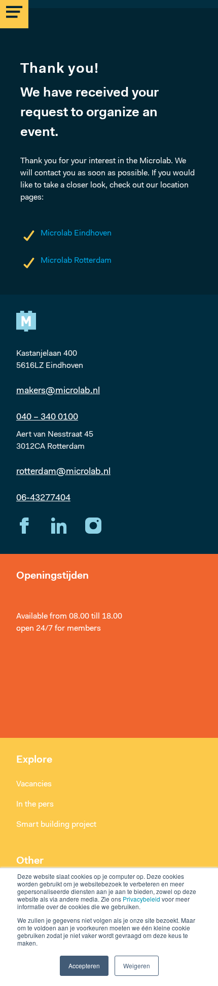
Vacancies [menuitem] (34, 784)
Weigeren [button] (136, 965)
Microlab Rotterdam (76, 261)
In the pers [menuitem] (35, 805)
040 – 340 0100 (47, 417)
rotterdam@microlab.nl (63, 472)
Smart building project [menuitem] (56, 825)
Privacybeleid (141, 899)
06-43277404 (43, 498)
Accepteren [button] (84, 965)
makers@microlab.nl (58, 391)
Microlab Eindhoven (76, 233)
